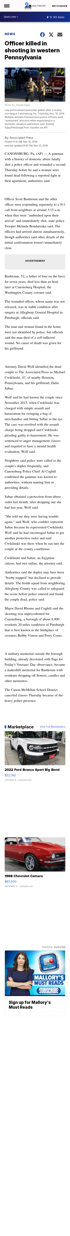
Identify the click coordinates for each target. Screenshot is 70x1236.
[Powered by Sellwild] (59, 947)
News (10, 34)
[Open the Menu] (6, 6)
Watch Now (59, 6)
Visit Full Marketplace (52, 726)
